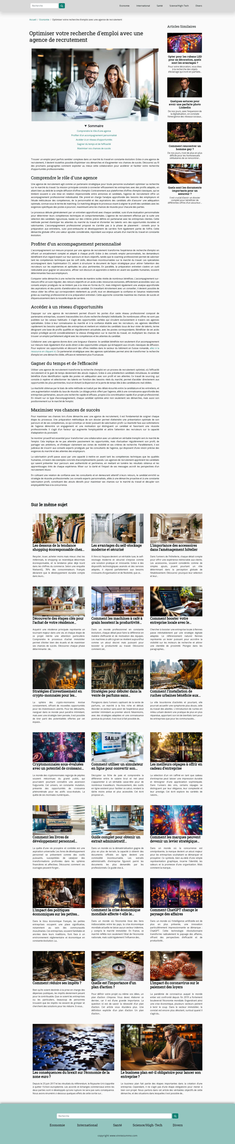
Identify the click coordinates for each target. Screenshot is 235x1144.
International (143, 5)
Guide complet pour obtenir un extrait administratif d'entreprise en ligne (115, 841)
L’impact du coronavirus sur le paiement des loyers (174, 985)
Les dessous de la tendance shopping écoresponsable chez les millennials (57, 549)
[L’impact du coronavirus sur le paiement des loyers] (176, 965)
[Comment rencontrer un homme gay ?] (184, 132)
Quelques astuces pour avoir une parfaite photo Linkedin (185, 104)
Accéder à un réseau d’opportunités (94, 139)
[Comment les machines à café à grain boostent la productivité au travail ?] (117, 601)
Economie (124, 5)
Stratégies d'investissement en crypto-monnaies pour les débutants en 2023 (57, 695)
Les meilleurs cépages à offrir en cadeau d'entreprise (176, 766)
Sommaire (95, 125)
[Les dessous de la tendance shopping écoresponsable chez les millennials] (59, 528)
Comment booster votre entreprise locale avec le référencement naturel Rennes (175, 622)
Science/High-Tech (179, 5)
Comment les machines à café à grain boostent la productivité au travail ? (116, 622)
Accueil (32, 19)
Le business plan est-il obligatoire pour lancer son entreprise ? (161, 1074)
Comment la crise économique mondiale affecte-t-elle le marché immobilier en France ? (116, 914)
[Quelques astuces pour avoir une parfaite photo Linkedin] (184, 87)
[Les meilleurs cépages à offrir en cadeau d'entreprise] (176, 746)
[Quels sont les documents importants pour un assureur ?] (184, 174)
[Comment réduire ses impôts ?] (59, 965)
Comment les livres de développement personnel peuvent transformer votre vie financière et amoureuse (57, 843)
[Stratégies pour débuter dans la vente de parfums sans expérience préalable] (117, 674)
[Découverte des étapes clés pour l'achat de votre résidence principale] (59, 601)
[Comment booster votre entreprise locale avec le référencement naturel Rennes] (176, 601)
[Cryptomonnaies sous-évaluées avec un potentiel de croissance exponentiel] (59, 746)
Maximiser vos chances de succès (94, 148)
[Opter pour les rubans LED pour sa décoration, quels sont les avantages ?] (184, 43)
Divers (199, 5)
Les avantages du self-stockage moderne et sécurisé (116, 547)
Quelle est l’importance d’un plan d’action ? (113, 985)
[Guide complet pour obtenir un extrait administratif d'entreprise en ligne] (117, 819)
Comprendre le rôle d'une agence (94, 130)
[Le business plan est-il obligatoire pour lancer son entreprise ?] (161, 1046)
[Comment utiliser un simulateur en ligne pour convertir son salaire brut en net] (117, 746)
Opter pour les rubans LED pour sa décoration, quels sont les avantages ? (185, 59)
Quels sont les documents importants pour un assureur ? (185, 190)
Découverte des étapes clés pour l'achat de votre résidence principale (58, 622)
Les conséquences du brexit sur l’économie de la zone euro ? (71, 1074)
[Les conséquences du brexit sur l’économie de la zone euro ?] (73, 1046)
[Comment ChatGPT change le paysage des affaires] (176, 892)
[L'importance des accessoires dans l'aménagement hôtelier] (176, 528)
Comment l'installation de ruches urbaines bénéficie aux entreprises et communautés (174, 695)
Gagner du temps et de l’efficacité (94, 144)
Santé (160, 5)
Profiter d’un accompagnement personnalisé (94, 135)
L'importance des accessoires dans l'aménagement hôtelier (174, 547)
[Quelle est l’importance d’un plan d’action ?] (117, 965)
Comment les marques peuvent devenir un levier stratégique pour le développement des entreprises (175, 843)
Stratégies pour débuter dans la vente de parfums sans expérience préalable (116, 695)
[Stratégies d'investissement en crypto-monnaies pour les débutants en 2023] (59, 674)
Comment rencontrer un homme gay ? (185, 147)
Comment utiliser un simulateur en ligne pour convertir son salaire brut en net (117, 768)
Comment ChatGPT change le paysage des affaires (174, 912)
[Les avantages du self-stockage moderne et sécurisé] (117, 528)
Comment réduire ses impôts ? (57, 983)
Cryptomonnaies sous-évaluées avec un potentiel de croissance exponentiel (58, 768)
